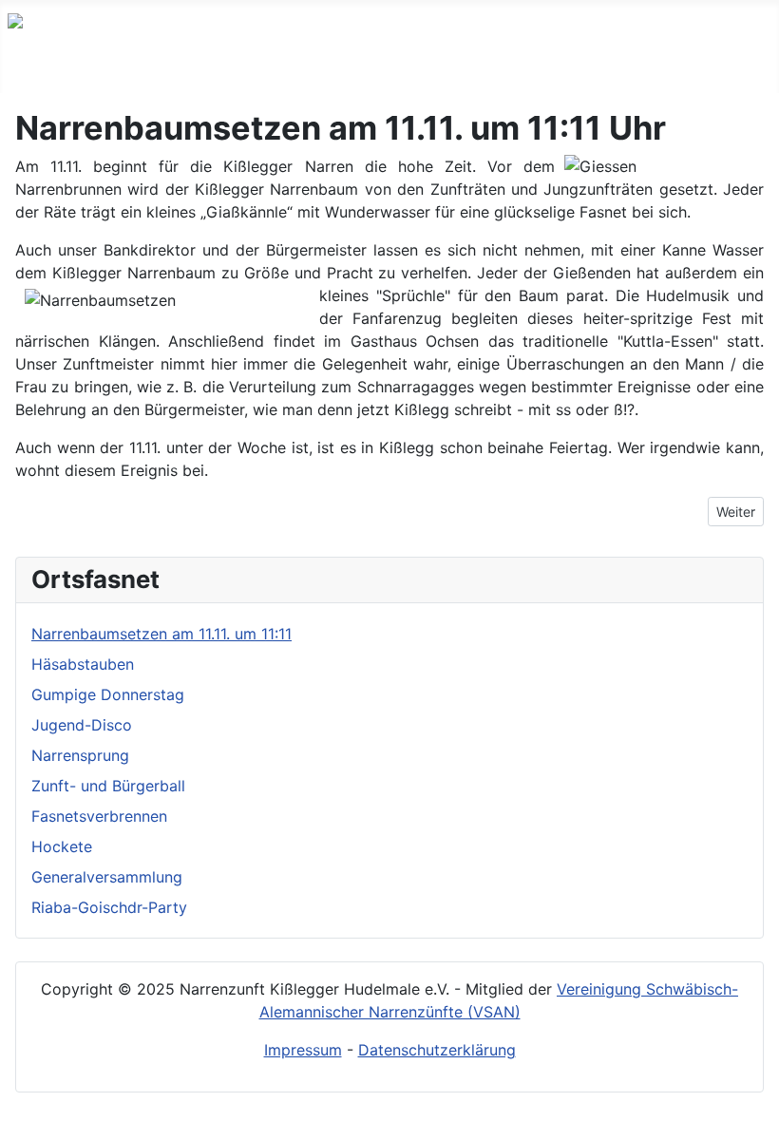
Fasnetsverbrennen (99, 816)
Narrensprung (80, 755)
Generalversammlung (106, 876)
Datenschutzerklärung (437, 1049)
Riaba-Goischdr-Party (109, 907)
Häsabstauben (82, 664)
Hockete (61, 846)
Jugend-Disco (81, 724)
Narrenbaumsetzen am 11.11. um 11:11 (161, 633)
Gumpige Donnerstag (107, 694)
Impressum (303, 1049)
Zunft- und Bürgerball (108, 785)
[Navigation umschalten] (20, 73)
